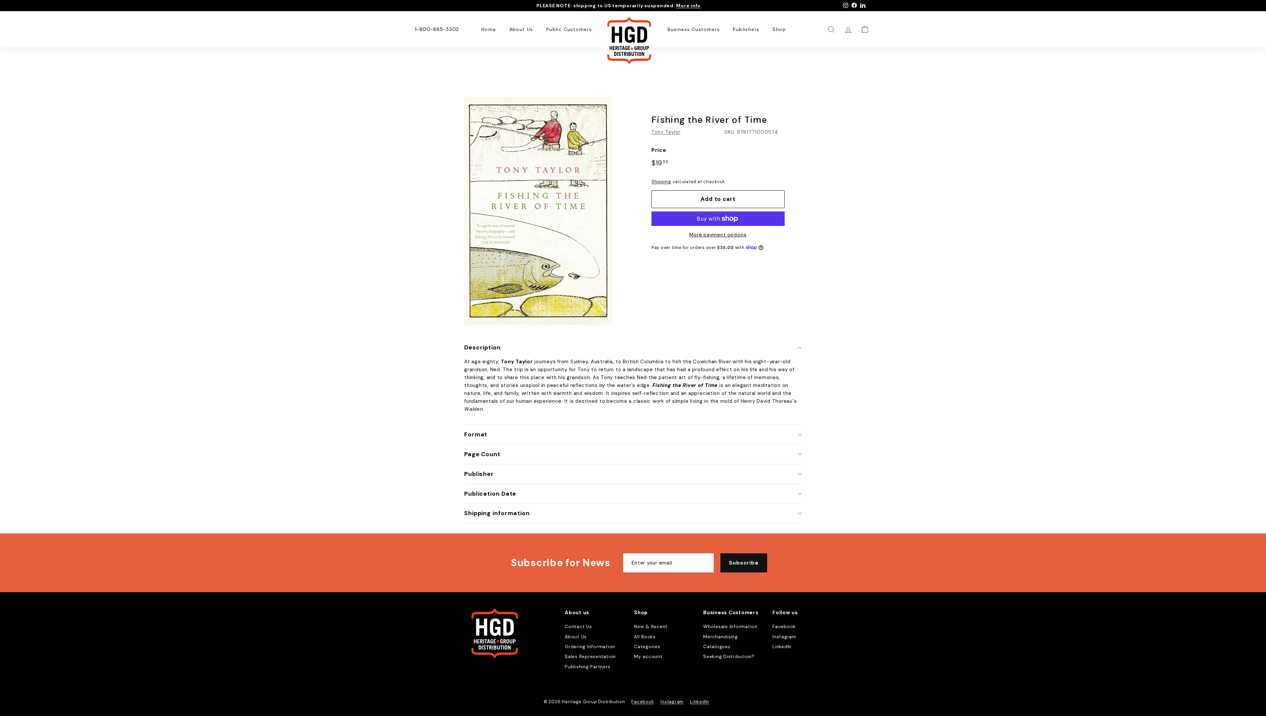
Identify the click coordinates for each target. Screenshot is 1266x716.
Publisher (479, 474)
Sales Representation (590, 656)
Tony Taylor (665, 132)
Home (488, 29)
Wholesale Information (730, 626)
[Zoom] (538, 211)
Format (475, 434)
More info (688, 6)
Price (658, 150)
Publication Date (490, 494)
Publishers (746, 29)
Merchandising (720, 637)
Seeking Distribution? (729, 656)
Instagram (784, 637)
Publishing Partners (587, 667)
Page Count (482, 454)
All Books (645, 637)
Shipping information (497, 513)
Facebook (784, 626)
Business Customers (694, 29)
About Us (521, 29)
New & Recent (651, 626)
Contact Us (578, 626)
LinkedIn (782, 646)
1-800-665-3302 (437, 29)
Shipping (661, 181)
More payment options (717, 235)
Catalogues (717, 646)
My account (648, 656)
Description (482, 347)
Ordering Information (590, 646)
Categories (647, 646)
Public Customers (569, 29)
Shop (779, 29)
